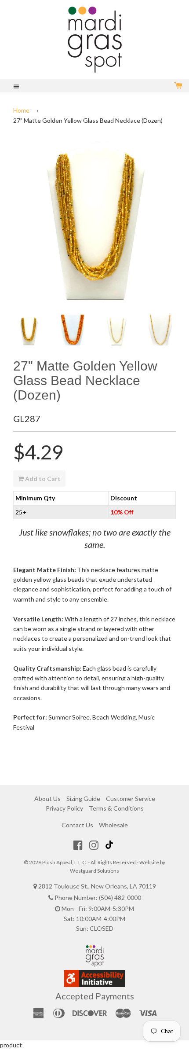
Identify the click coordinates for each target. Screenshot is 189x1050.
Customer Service (130, 798)
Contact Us (77, 825)
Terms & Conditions (116, 808)
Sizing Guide (83, 798)
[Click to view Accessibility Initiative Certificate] (94, 984)
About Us (47, 798)
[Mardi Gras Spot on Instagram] (94, 844)
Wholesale (113, 825)
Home (21, 110)
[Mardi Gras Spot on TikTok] (110, 844)
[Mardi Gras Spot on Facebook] (78, 844)
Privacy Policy (64, 808)
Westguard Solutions (94, 870)
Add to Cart (42, 478)
